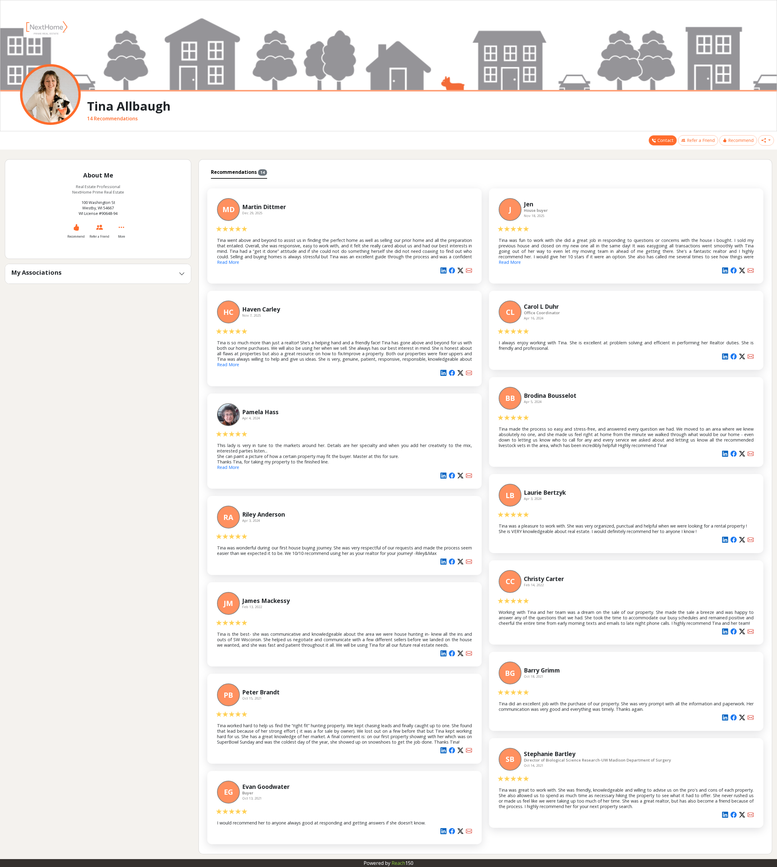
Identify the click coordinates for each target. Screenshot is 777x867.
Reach (402, 863)
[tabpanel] (485, 515)
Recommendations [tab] (238, 172)
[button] (766, 140)
